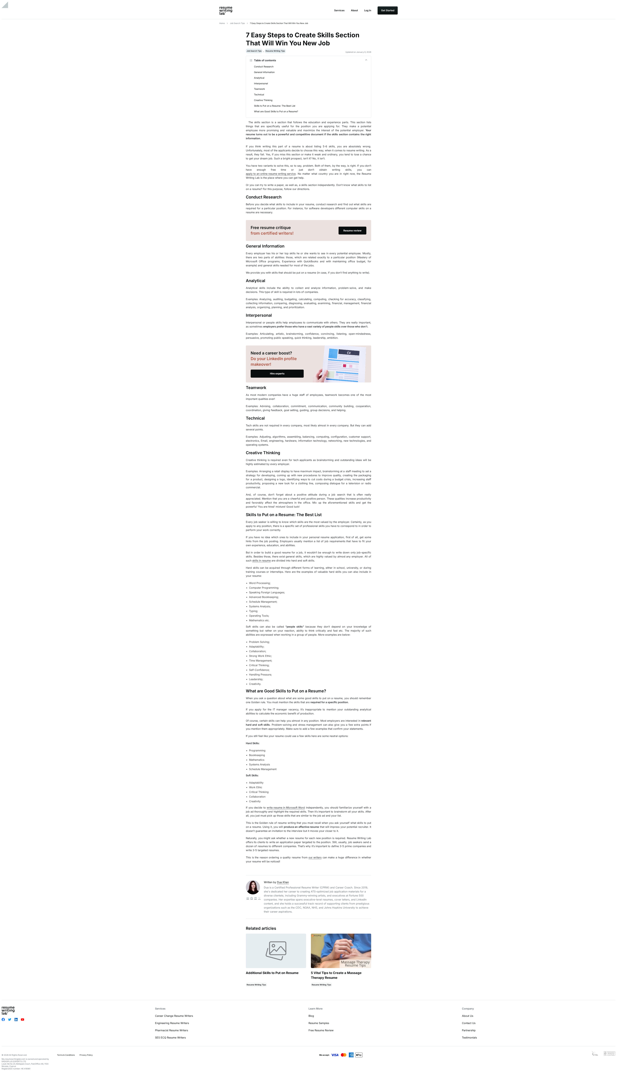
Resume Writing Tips (275, 51)
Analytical (259, 77)
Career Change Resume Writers (174, 1015)
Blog (311, 1015)
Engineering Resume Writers (172, 1023)
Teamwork (259, 88)
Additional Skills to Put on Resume (272, 973)
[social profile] (251, 898)
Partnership (469, 1030)
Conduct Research (263, 66)
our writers (315, 857)
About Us (467, 1015)
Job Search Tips (237, 23)
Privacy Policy (86, 1055)
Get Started (387, 10)
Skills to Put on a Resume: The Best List (274, 105)
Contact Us (468, 1023)
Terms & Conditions (66, 1055)
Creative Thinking (263, 100)
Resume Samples (318, 1023)
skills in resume (261, 560)
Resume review (352, 230)
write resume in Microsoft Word (286, 807)
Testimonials (469, 1037)
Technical (259, 94)
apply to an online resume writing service (271, 173)
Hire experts (277, 373)
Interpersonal (261, 83)
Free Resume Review (321, 1030)
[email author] (247, 898)
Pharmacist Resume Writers (171, 1030)
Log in (367, 10)
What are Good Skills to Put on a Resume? (276, 111)
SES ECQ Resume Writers (170, 1037)
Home (222, 23)
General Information (264, 72)
